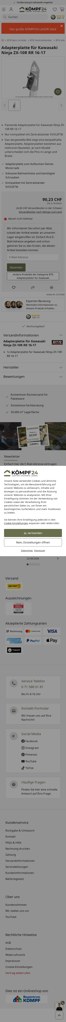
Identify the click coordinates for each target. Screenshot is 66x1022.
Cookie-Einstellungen (16, 523)
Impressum (39, 550)
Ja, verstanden (33, 533)
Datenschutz (27, 550)
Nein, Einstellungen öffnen (33, 542)
